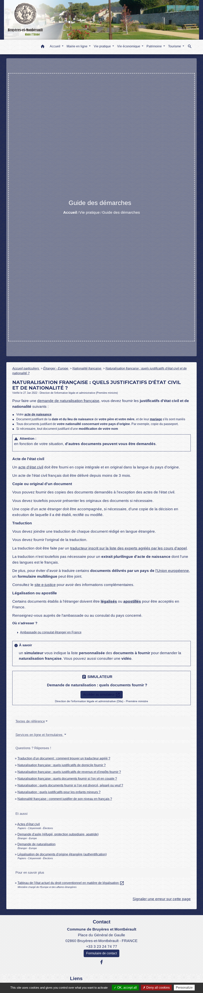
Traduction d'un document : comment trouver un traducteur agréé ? (63, 758)
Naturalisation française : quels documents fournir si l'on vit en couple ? (67, 778)
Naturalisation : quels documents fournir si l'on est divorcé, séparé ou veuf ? (70, 785)
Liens (76, 978)
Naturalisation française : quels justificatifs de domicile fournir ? (61, 765)
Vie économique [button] (129, 46)
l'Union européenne (172, 571)
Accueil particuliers (26, 368)
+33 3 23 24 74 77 (101, 946)
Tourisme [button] (175, 46)
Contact (101, 921)
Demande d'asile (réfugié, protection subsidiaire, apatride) (58, 834)
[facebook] (101, 962)
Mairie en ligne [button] (77, 46)
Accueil (70, 212)
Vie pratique (89, 212)
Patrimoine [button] (155, 46)
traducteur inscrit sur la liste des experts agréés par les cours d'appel (128, 548)
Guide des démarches (121, 212)
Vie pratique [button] (103, 46)
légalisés (109, 601)
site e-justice (45, 585)
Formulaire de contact (101, 953)
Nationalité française (87, 368)
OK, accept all (126, 987)
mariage (156, 419)
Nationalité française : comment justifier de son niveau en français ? (64, 799)
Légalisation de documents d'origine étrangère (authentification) (62, 854)
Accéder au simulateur (101, 694)
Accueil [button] (55, 46)
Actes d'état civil (28, 824)
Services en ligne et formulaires (39, 735)
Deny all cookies (158, 987)
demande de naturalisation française (68, 401)
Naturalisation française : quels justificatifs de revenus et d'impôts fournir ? (69, 772)
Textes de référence (30, 721)
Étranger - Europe (56, 368)
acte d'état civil (30, 467)
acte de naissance (38, 414)
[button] (42, 47)
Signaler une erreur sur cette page (162, 899)
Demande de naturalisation (36, 844)
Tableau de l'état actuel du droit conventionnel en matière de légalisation (70, 883)
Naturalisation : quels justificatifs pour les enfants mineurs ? (59, 792)
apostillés (132, 601)
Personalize (184, 987)
